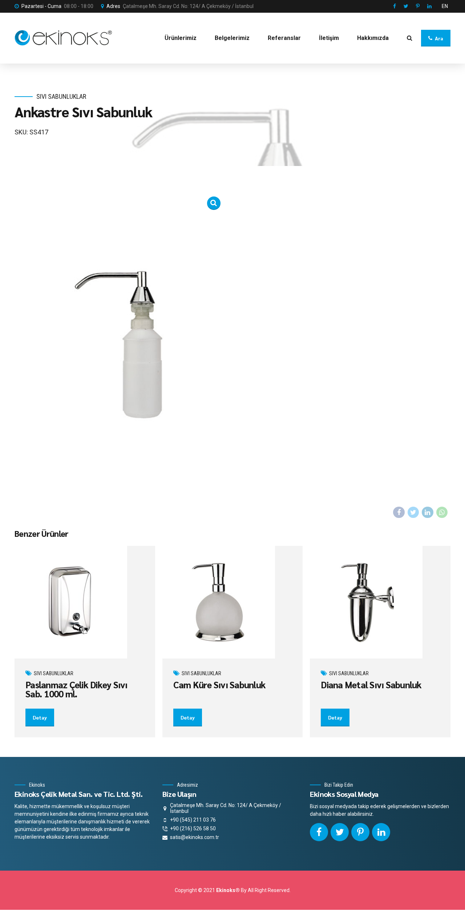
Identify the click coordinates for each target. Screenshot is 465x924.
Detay (40, 717)
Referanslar (284, 38)
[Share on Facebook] (399, 512)
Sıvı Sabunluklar (61, 96)
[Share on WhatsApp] (442, 512)
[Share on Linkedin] (427, 512)
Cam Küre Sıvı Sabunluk (219, 684)
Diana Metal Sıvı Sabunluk (371, 684)
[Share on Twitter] (413, 512)
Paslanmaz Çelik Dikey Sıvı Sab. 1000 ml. (76, 689)
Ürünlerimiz (181, 38)
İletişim (329, 38)
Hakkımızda (373, 38)
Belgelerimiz (232, 38)
